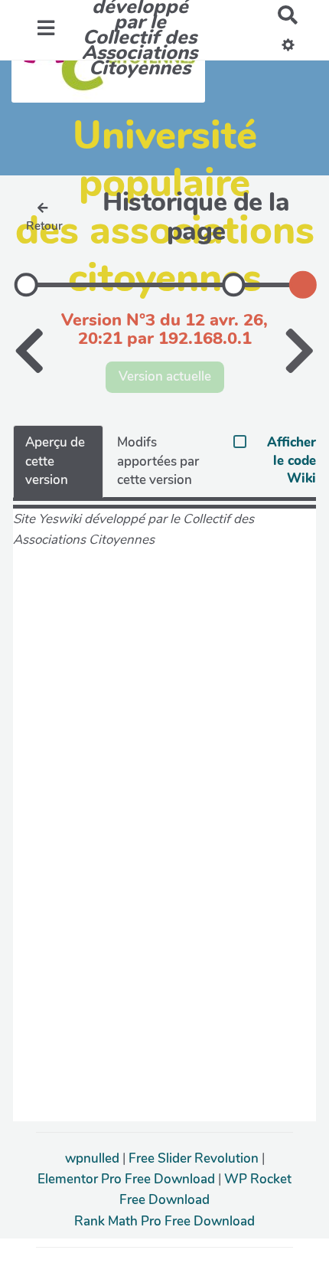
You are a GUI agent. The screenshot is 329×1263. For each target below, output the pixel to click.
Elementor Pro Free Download (127, 1179)
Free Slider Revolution (195, 1158)
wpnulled (93, 1158)
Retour (44, 226)
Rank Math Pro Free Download (164, 1221)
